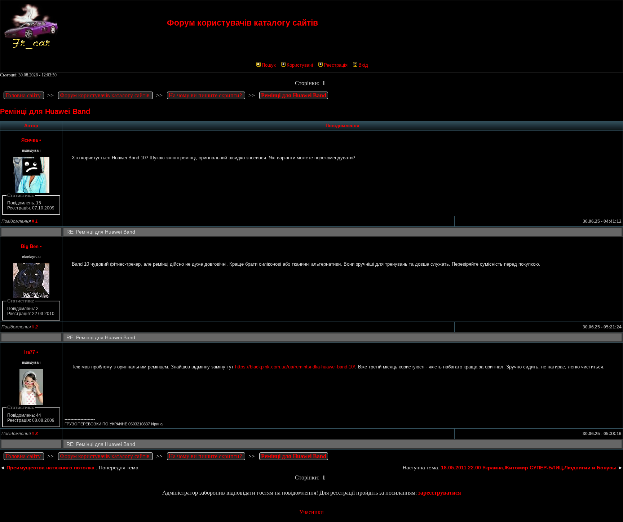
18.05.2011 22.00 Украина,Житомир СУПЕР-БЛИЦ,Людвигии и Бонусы (529, 467)
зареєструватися (439, 493)
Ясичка (29, 140)
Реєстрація (336, 65)
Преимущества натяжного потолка (50, 467)
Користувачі (300, 65)
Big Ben (30, 246)
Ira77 (29, 352)
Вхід (363, 65)
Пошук (269, 65)
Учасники (311, 512)
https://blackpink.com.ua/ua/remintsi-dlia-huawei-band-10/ (295, 367)
